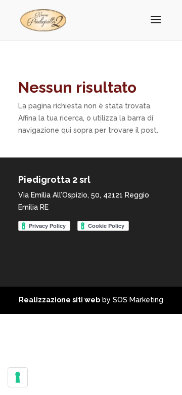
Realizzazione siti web (59, 300)
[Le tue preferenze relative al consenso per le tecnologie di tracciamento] (17, 377)
